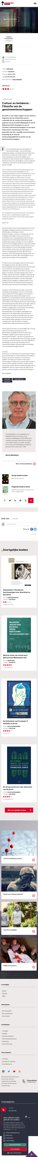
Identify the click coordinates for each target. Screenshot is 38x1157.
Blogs (3, 996)
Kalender (4, 993)
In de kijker (5, 1031)
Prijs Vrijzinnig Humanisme (9, 1039)
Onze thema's (6, 1016)
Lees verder (14, 1129)
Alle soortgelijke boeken (17, 810)
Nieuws (4, 991)
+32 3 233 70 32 (12, 1111)
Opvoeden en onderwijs (8, 1061)
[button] (15, 1153)
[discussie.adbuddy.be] (19, 526)
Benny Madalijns (17, 79)
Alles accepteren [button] (15, 1145)
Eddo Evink (10, 69)
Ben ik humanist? (7, 1011)
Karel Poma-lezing (7, 1044)
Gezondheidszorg (7, 1064)
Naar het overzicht (10, 19)
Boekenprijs (5, 1041)
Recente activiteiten (8, 1036)
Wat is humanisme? (7, 1014)
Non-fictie (11, 71)
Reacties (7, 61)
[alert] (15, 1134)
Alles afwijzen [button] (15, 1149)
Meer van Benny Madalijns (24, 464)
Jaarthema (5, 1059)
